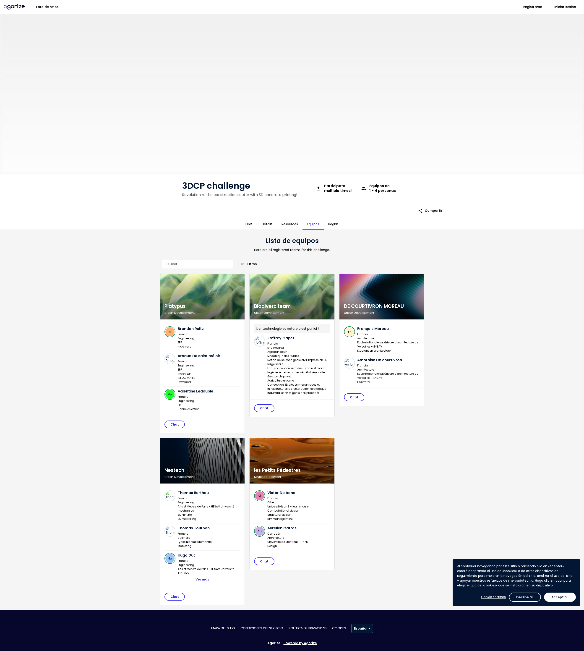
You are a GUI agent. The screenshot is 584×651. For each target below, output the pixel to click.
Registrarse (532, 7)
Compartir (430, 210)
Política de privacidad (308, 628)
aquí (559, 580)
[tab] (249, 224)
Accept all (559, 597)
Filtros (248, 264)
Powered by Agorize (300, 643)
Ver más (202, 579)
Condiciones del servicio (261, 628)
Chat (174, 424)
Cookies (339, 628)
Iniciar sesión (565, 7)
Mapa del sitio (223, 628)
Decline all (525, 597)
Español (360, 628)
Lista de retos (47, 7)
